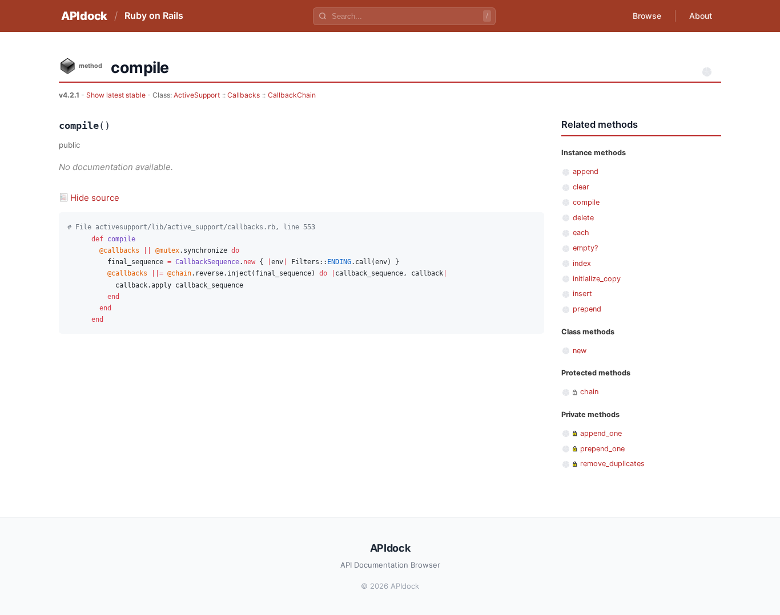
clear (581, 187)
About (700, 16)
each (581, 232)
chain (589, 391)
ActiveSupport (197, 95)
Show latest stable (116, 95)
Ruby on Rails (153, 15)
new (579, 350)
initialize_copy (597, 278)
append (585, 171)
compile (586, 202)
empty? (585, 248)
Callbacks (243, 95)
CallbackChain (292, 95)
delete (583, 217)
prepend (587, 309)
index (582, 263)
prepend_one (602, 448)
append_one (601, 433)
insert (582, 293)
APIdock (84, 16)
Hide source (94, 197)
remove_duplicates (612, 463)
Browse (647, 16)
